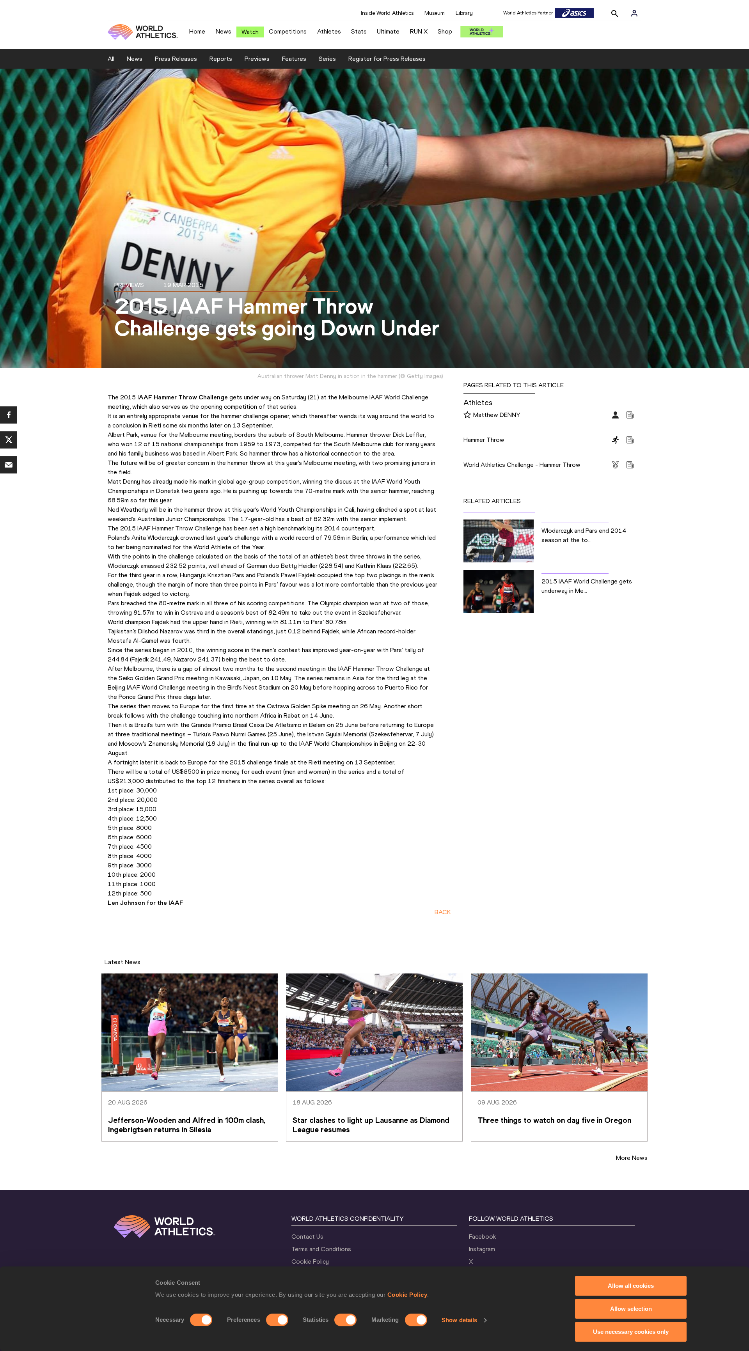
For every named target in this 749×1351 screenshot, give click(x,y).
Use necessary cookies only (631, 1331)
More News (632, 1157)
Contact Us (307, 1236)
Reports (220, 58)
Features (294, 58)
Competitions (288, 31)
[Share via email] (8, 464)
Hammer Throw (483, 439)
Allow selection (631, 1308)
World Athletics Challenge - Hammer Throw (521, 464)
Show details (459, 1320)
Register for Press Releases (387, 58)
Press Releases (176, 58)
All (111, 58)
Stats (359, 31)
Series (327, 58)
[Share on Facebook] (8, 415)
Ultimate (388, 31)
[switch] (277, 1320)
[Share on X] (8, 440)
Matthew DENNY (496, 414)
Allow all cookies (631, 1285)
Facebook (482, 1236)
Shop (445, 31)
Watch (250, 31)
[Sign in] (634, 13)
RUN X (419, 31)
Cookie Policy (407, 1294)
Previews (257, 58)
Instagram (482, 1249)
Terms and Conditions (321, 1249)
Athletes (329, 31)
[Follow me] (467, 415)
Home (197, 31)
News (223, 31)
